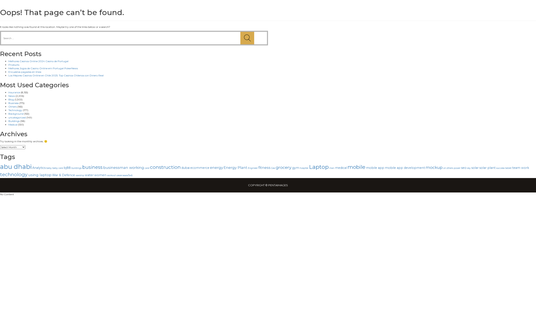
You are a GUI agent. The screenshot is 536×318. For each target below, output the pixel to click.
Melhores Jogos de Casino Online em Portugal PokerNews (43, 68)
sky (469, 168)
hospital (304, 168)
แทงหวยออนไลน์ (124, 175)
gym (295, 168)
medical (341, 168)
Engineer (253, 168)
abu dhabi (16, 166)
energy (216, 167)
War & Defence (63, 175)
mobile (356, 167)
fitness (264, 167)
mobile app (375, 168)
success (500, 168)
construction (165, 167)
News (11, 95)
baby (49, 168)
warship (80, 175)
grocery (283, 167)
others (449, 168)
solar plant (487, 168)
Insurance (14, 92)
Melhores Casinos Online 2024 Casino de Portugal (38, 61)
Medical (12, 124)
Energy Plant (235, 167)
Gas (273, 168)
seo (463, 168)
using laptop (40, 175)
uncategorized (17, 117)
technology (14, 174)
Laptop (319, 167)
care (147, 168)
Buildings (14, 121)
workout (111, 175)
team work (520, 168)
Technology (15, 110)
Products (13, 64)
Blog (11, 99)
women (100, 175)
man (331, 168)
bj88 (67, 168)
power (457, 168)
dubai (185, 168)
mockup (434, 167)
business (92, 167)
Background (15, 113)
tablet (508, 168)
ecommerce (199, 168)
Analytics (39, 168)
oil (444, 168)
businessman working (123, 167)
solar (475, 168)
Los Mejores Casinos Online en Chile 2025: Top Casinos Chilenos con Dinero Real (56, 75)
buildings (76, 168)
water (89, 175)
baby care (57, 168)
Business (13, 103)
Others (12, 106)
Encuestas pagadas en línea (24, 71)
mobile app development (405, 168)
